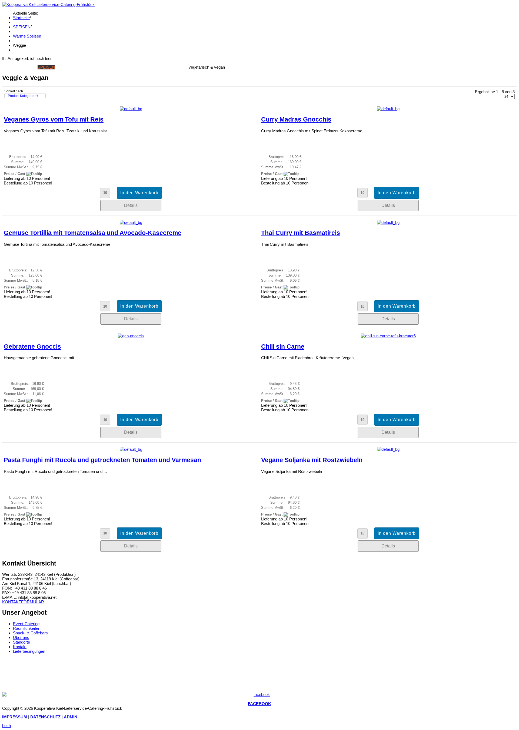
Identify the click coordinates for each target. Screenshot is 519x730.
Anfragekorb (173, 67)
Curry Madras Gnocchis (296, 119)
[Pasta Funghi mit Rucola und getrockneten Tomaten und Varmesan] (131, 449)
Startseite (21, 17)
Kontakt (19, 646)
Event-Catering (26, 623)
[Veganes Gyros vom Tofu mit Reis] (131, 108)
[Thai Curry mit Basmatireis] (388, 222)
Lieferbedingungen (29, 651)
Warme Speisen (27, 36)
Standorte (21, 642)
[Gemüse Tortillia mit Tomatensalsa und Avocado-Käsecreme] (131, 222)
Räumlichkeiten (26, 628)
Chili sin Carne (282, 346)
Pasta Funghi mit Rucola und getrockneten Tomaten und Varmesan (102, 460)
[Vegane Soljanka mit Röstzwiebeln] (388, 449)
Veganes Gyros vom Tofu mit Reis (54, 119)
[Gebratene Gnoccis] (131, 336)
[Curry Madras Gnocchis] (388, 108)
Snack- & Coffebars (30, 633)
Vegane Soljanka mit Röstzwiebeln (311, 460)
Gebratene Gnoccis (32, 346)
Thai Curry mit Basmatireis (300, 233)
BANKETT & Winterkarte (104, 67)
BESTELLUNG (144, 67)
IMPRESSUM (14, 717)
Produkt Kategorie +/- (23, 96)
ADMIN (70, 717)
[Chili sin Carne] (388, 336)
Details (131, 205)
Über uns (21, 637)
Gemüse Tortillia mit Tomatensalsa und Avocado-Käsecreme (92, 233)
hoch (6, 725)
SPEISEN (22, 27)
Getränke (66, 67)
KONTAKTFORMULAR (23, 602)
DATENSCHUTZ (46, 717)
